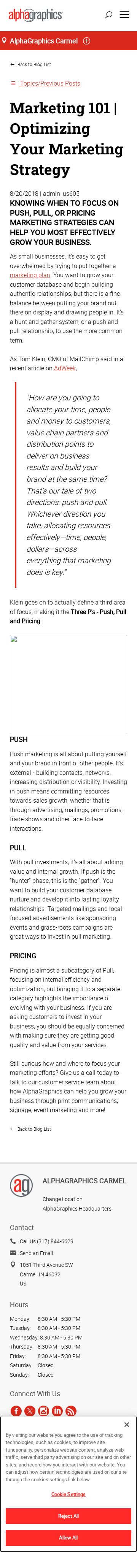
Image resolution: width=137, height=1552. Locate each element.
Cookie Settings (68, 1494)
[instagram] (43, 1411)
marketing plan (30, 275)
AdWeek (65, 368)
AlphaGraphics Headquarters (77, 1208)
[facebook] (16, 1411)
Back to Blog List (33, 64)
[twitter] (30, 1411)
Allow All (68, 1537)
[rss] (71, 1411)
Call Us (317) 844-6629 (46, 1241)
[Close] (126, 1424)
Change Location (63, 1199)
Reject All (68, 1515)
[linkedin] (57, 1411)
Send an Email (36, 1253)
